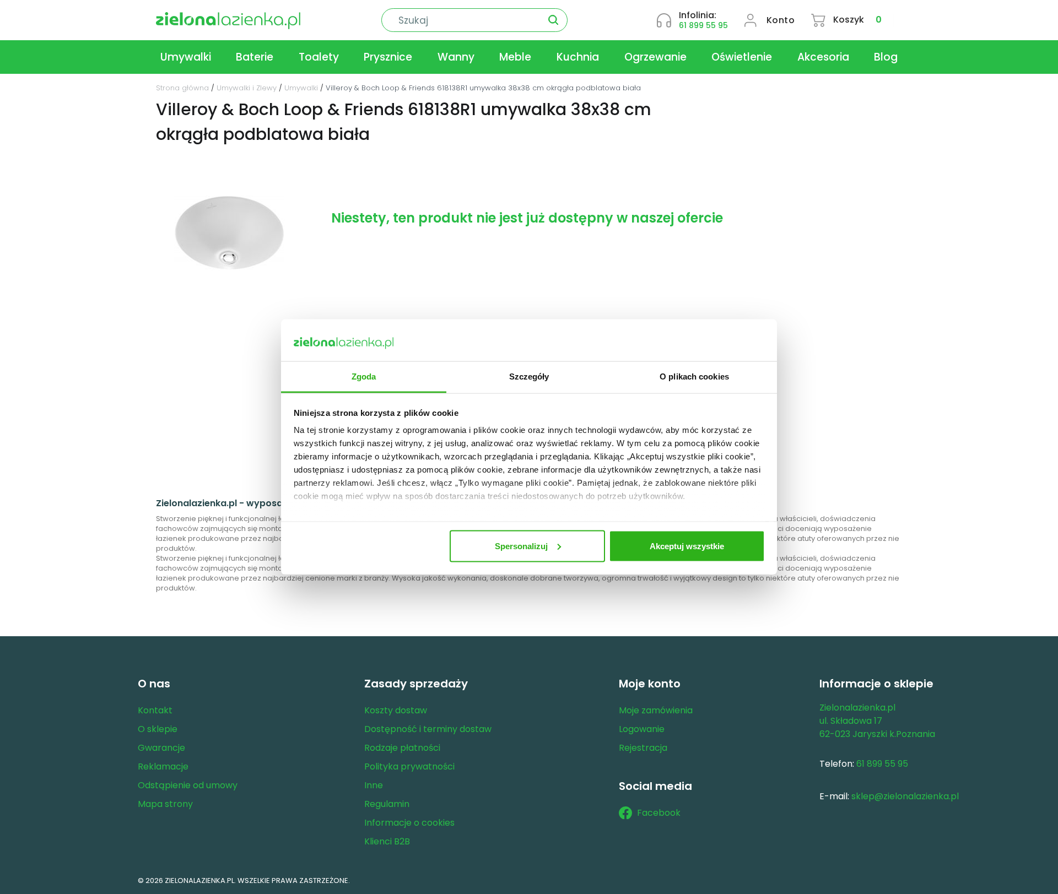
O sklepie (157, 729)
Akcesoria (823, 57)
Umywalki (185, 57)
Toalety (319, 57)
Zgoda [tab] (364, 376)
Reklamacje (163, 766)
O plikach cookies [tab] (694, 376)
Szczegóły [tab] (529, 376)
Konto (780, 20)
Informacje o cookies (409, 822)
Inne (373, 785)
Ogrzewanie (655, 57)
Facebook (659, 812)
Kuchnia (578, 57)
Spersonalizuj (521, 545)
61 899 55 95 (703, 25)
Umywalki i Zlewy (247, 88)
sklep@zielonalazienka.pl (905, 796)
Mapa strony (165, 804)
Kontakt (155, 710)
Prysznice (388, 57)
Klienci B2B (387, 841)
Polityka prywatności (409, 766)
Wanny (456, 57)
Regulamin (386, 804)
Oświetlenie (741, 57)
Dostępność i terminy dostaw (428, 729)
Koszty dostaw (395, 710)
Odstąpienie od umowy (187, 785)
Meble (515, 57)
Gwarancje (161, 747)
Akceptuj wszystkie (687, 545)
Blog (886, 57)
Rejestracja (643, 747)
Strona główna (182, 88)
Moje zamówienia (656, 710)
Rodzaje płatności (402, 747)
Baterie (254, 57)
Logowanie (642, 729)
